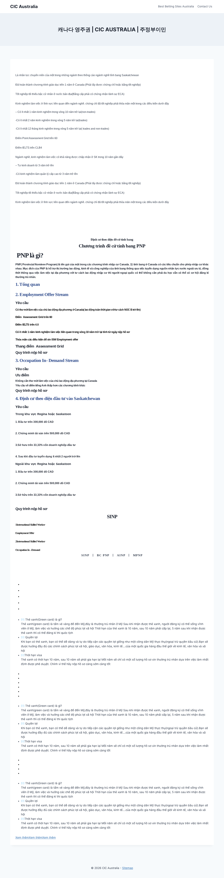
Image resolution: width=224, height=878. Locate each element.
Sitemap (127, 868)
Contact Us (204, 6)
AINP (121, 555)
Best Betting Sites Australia (176, 6)
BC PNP (103, 555)
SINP (85, 555)
